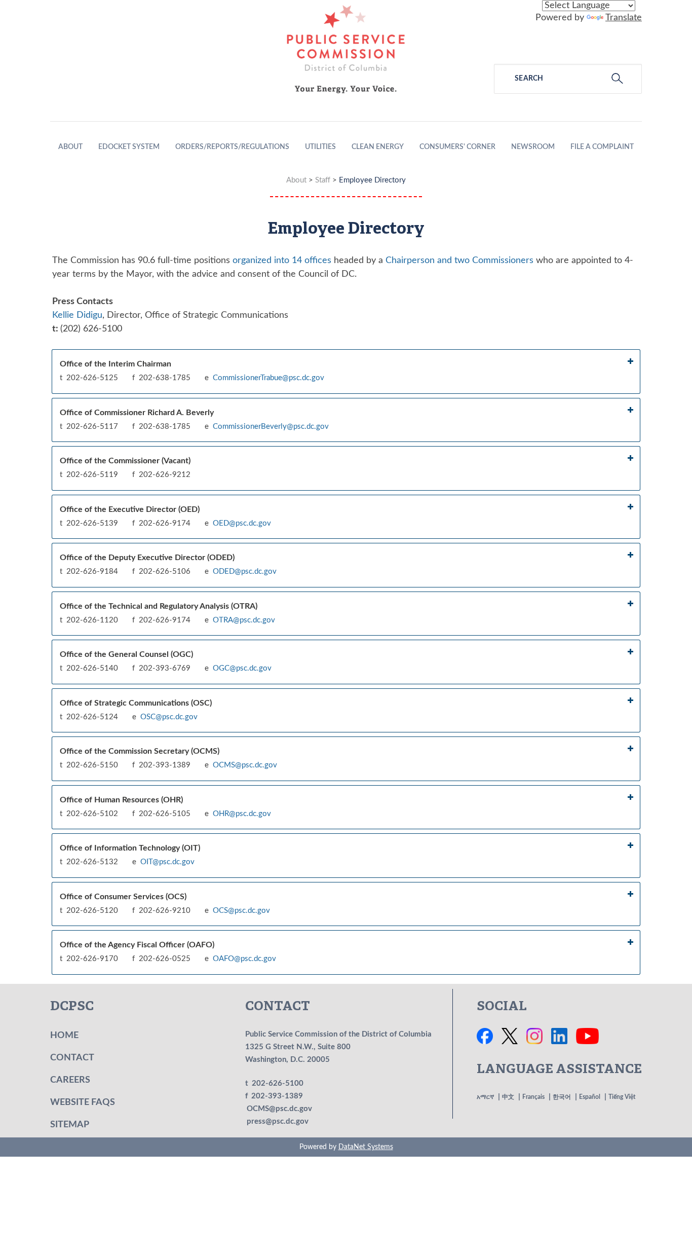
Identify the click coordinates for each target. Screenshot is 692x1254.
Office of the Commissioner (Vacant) (125, 461)
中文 (508, 1097)
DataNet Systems (365, 1147)
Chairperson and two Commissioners (459, 260)
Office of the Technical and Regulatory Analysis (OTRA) (158, 606)
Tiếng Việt (621, 1097)
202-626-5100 (277, 1083)
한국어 (562, 1097)
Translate (623, 17)
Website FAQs (82, 1102)
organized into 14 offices (282, 260)
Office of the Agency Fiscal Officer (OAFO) (137, 945)
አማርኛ (485, 1097)
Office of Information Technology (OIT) (130, 848)
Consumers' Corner (457, 147)
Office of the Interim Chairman (115, 364)
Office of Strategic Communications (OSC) (136, 703)
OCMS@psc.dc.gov (279, 1109)
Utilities (320, 147)
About (70, 147)
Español (589, 1097)
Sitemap (69, 1124)
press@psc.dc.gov (278, 1121)
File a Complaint (602, 147)
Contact (72, 1057)
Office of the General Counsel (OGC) (126, 654)
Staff (322, 180)
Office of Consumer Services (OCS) (123, 897)
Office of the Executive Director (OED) (130, 509)
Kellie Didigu (77, 315)
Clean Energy (378, 147)
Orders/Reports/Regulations (232, 147)
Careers (70, 1080)
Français (533, 1097)
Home (64, 1035)
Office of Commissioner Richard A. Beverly (137, 413)
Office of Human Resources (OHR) (121, 800)
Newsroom (533, 147)
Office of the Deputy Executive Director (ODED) (147, 558)
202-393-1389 (277, 1096)
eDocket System (129, 147)
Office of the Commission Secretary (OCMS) (139, 751)
